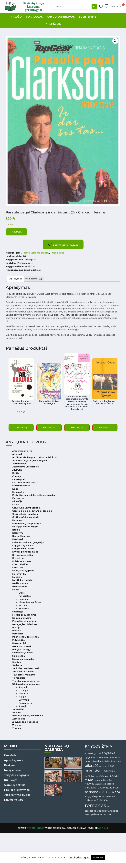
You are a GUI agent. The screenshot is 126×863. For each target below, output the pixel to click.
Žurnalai (16, 728)
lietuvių (114, 775)
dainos (88, 761)
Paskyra (9, 765)
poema (100, 796)
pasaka (102, 787)
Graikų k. (23, 690)
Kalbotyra (17, 533)
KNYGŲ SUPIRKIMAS (61, 16)
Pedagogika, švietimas (24, 624)
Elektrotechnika (21, 485)
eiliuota (118, 761)
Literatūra (17, 567)
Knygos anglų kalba (23, 545)
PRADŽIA (16, 16)
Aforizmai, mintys (22, 451)
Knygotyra (18, 558)
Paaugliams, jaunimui (24, 621)
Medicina (17, 577)
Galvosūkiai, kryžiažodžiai (26, 508)
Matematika (19, 574)
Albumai (17, 454)
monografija (100, 780)
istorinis (100, 770)
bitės (117, 758)
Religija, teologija (22, 649)
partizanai (91, 787)
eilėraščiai (93, 765)
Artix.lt (103, 828)
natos (109, 780)
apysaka (108, 753)
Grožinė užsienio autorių (35, 252)
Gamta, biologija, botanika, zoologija (32, 511)
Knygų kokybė (13, 799)
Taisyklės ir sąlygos (16, 775)
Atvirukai (17, 470)
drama (100, 761)
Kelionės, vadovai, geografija (28, 542)
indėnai (89, 770)
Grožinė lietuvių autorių (25, 514)
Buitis (15, 473)
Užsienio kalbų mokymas (26, 684)
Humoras (17, 520)
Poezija (16, 627)
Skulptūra (24, 608)
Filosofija (17, 501)
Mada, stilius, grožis (23, 570)
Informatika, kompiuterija (26, 523)
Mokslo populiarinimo (24, 615)
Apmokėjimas (13, 760)
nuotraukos (99, 784)
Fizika (15, 504)
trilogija (101, 810)
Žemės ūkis (18, 719)
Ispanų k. (24, 693)
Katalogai (17, 539)
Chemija (16, 476)
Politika (16, 630)
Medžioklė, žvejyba (22, 580)
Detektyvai (18, 479)
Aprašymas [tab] (15, 278)
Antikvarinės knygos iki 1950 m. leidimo (34, 457)
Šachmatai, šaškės (22, 652)
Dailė (22, 593)
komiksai (110, 771)
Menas (16, 589)
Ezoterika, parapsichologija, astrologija (33, 495)
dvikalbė (109, 761)
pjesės (108, 792)
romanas (95, 805)
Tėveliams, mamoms (23, 675)
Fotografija (25, 596)
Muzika (23, 605)
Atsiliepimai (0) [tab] (33, 278)
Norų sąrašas (12, 770)
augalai (100, 757)
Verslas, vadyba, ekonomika (27, 715)
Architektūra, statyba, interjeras (29, 460)
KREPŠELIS (53, 23)
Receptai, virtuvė (21, 646)
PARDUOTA (49, 427)
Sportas (16, 662)
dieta (95, 761)
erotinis (106, 766)
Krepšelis (10, 755)
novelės (89, 783)
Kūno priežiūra (20, 564)
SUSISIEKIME (87, 16)
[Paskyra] (106, 6)
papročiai (110, 783)
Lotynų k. (24, 700)
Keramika (24, 599)
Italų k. (22, 697)
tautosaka (90, 810)
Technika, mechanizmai (25, 668)
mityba (89, 779)
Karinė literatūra (21, 536)
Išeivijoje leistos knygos (25, 526)
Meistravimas (19, 586)
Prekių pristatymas (17, 789)
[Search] (94, 6)
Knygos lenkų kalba (23, 548)
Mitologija (17, 611)
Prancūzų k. (25, 703)
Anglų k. (23, 687)
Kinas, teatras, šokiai (30, 602)
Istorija (16, 530)
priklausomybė (91, 800)
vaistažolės (112, 810)
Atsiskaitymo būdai (17, 794)
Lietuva (102, 775)
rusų (108, 806)
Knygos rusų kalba (22, 555)
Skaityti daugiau (80, 857)
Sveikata (17, 665)
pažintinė (92, 792)
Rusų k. (23, 706)
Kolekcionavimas (21, 561)
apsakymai (93, 753)
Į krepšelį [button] (21, 427)
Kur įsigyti (10, 780)
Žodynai (16, 725)
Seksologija (18, 656)
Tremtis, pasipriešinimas (26, 681)
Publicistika (57, 252)
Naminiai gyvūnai (22, 618)
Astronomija (19, 463)
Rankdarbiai (19, 643)
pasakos (113, 787)
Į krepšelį (16, 232)
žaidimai (107, 814)
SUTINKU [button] (98, 857)
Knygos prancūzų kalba (25, 552)
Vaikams (17, 712)
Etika (15, 489)
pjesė (101, 792)
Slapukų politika (15, 784)
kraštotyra (90, 776)
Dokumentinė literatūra (25, 482)
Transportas (18, 678)
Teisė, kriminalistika (23, 671)
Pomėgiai (17, 633)
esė (112, 765)
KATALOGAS (34, 16)
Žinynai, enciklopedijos (25, 722)
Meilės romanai (20, 583)
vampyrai (90, 814)
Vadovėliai (18, 709)
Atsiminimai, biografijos (25, 466)
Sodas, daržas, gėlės (23, 659)
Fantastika (18, 498)
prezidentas (110, 796)
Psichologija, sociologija (25, 637)
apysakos (90, 757)
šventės (98, 814)
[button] (115, 41)
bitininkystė (109, 758)
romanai (103, 799)
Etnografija (18, 492)
